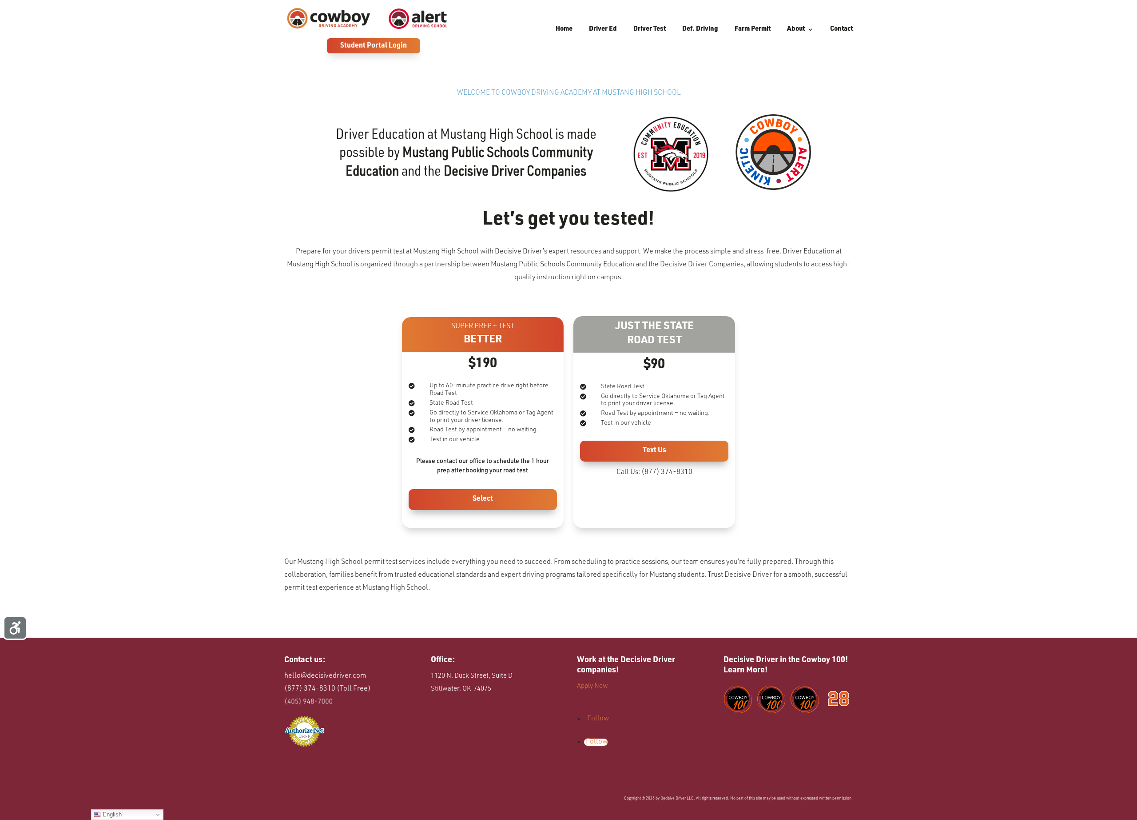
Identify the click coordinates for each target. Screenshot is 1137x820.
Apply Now (593, 686)
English (111, 814)
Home (564, 29)
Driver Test (649, 29)
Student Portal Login (373, 46)
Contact (841, 29)
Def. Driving (700, 29)
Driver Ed (603, 29)
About (796, 29)
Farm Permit (753, 29)
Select (483, 499)
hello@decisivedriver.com (325, 676)
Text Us (654, 450)
